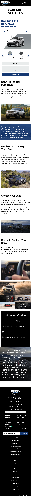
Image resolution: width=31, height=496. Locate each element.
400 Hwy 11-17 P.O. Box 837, (15, 397)
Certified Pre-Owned (15, 454)
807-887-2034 (19, 401)
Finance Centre (15, 477)
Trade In (15, 67)
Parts (15, 463)
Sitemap (6, 495)
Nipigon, (12, 398)
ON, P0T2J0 (18, 398)
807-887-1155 (18, 406)
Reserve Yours (15, 74)
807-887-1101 (18, 404)
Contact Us (16, 489)
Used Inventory (15, 449)
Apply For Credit (15, 480)
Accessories (15, 466)
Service (15, 460)
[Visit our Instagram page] (17, 438)
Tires (15, 468)
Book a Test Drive (15, 63)
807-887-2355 (18, 409)
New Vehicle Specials (15, 446)
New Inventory (15, 443)
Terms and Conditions (14, 495)
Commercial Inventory (15, 451)
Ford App (15, 471)
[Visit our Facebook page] (14, 438)
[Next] (4, 31)
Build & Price (15, 70)
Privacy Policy (24, 495)
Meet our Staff (15, 492)
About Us (15, 486)
